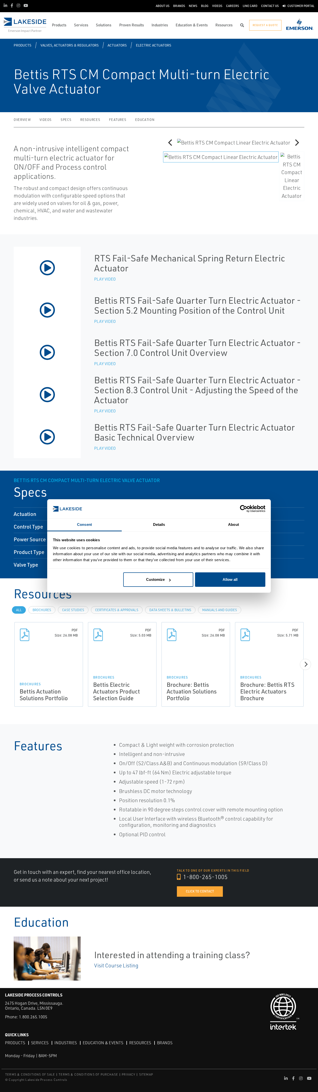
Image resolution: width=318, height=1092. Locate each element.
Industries (65, 1042)
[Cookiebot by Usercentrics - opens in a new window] (243, 509)
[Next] (296, 142)
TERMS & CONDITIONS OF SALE (30, 1074)
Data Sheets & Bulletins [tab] (170, 610)
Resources (90, 120)
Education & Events (103, 1042)
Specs (66, 120)
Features (117, 120)
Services (39, 1042)
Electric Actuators (153, 45)
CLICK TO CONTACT (200, 891)
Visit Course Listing (116, 965)
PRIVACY (128, 1074)
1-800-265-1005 (205, 877)
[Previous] (170, 142)
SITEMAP (146, 1074)
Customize (155, 579)
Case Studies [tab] (73, 610)
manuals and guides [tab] (219, 610)
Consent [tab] (84, 524)
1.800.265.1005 (33, 1016)
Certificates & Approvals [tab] (116, 610)
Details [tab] (159, 524)
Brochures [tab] (42, 610)
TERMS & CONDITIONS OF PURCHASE (88, 1074)
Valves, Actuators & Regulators (69, 45)
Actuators (117, 45)
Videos (46, 120)
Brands (164, 1042)
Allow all (230, 579)
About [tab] (233, 524)
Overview (22, 120)
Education (144, 120)
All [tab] (19, 610)
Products (22, 45)
